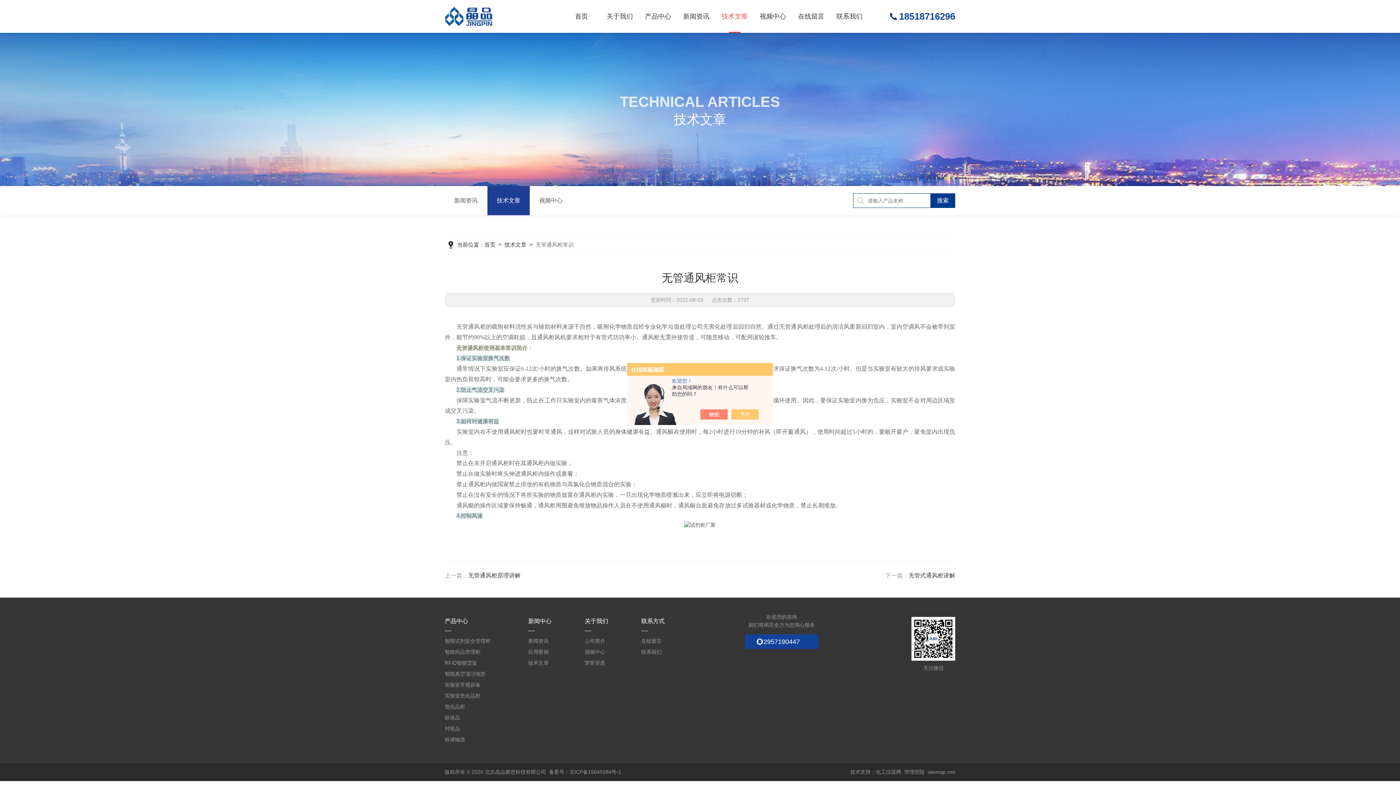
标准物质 (455, 739)
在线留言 (811, 16)
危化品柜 (455, 707)
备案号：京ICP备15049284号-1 (585, 772)
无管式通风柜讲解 (932, 575)
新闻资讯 (696, 16)
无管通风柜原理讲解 (494, 575)
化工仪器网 (888, 772)
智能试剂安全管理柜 (468, 641)
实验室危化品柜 (463, 696)
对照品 (452, 728)
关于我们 (620, 16)
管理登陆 (914, 772)
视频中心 (773, 16)
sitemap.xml (941, 772)
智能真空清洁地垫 (465, 674)
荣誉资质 (595, 663)
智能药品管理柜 (463, 652)
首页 (581, 16)
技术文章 (735, 16)
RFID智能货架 (461, 663)
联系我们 (849, 16)
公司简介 (595, 641)
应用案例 (538, 652)
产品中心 (658, 16)
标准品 (452, 718)
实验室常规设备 (463, 685)
